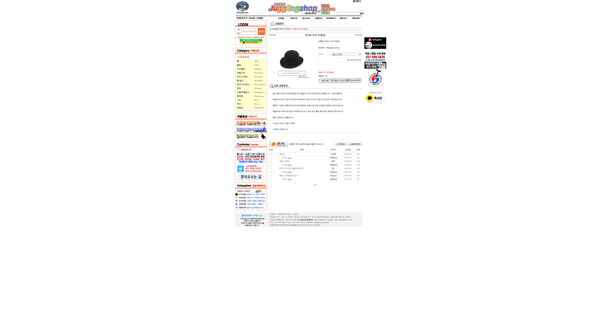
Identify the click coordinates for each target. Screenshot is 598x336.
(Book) (257, 104)
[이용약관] (274, 225)
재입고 (282, 154)
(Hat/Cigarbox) (259, 84)
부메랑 (239, 96)
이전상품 (272, 35)
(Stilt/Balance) (259, 92)
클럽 (238, 65)
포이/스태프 (242, 76)
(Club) (256, 65)
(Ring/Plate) (258, 81)
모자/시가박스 (243, 84)
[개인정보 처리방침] (288, 225)
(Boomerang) (259, 96)
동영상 (239, 108)
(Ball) (256, 61)
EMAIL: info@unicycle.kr (317, 222)
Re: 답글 (288, 158)
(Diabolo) (257, 69)
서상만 (316, 225)
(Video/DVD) (259, 108)
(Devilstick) (258, 73)
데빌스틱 (240, 73)
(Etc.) (256, 100)
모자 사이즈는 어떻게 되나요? (291, 168)
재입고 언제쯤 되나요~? (289, 176)
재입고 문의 (284, 161)
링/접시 (240, 80)
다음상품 (358, 35)
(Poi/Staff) (258, 77)
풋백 (238, 88)
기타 (238, 100)
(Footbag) (258, 88)
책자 (238, 104)
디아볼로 (240, 69)
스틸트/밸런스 (243, 92)
